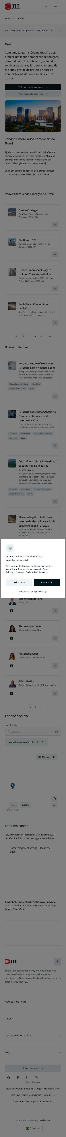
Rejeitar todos (18, 582)
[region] (33, 568)
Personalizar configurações (33, 591)
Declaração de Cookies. (36, 572)
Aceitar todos (47, 582)
